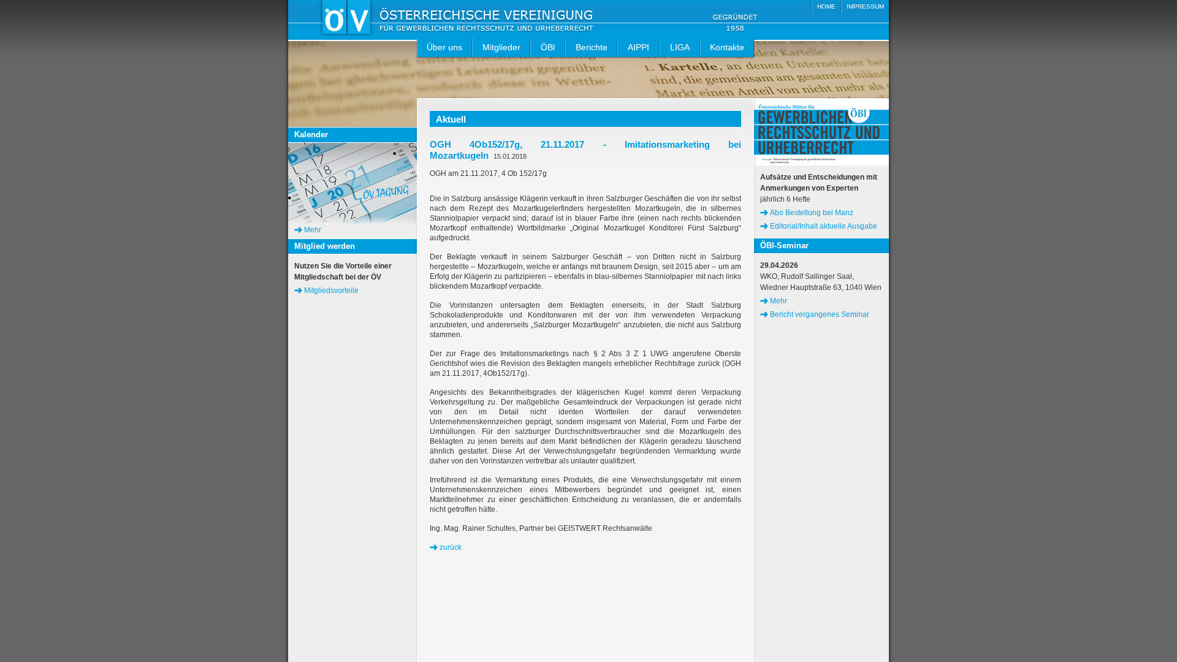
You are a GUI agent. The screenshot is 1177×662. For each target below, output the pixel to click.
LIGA (680, 47)
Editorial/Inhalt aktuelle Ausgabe (823, 226)
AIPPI (638, 47)
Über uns (444, 47)
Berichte (592, 47)
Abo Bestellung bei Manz (811, 212)
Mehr (312, 230)
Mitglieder (501, 47)
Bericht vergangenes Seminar (819, 314)
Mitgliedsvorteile (331, 290)
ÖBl (548, 47)
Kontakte (727, 47)
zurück (451, 547)
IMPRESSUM (865, 6)
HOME (826, 6)
